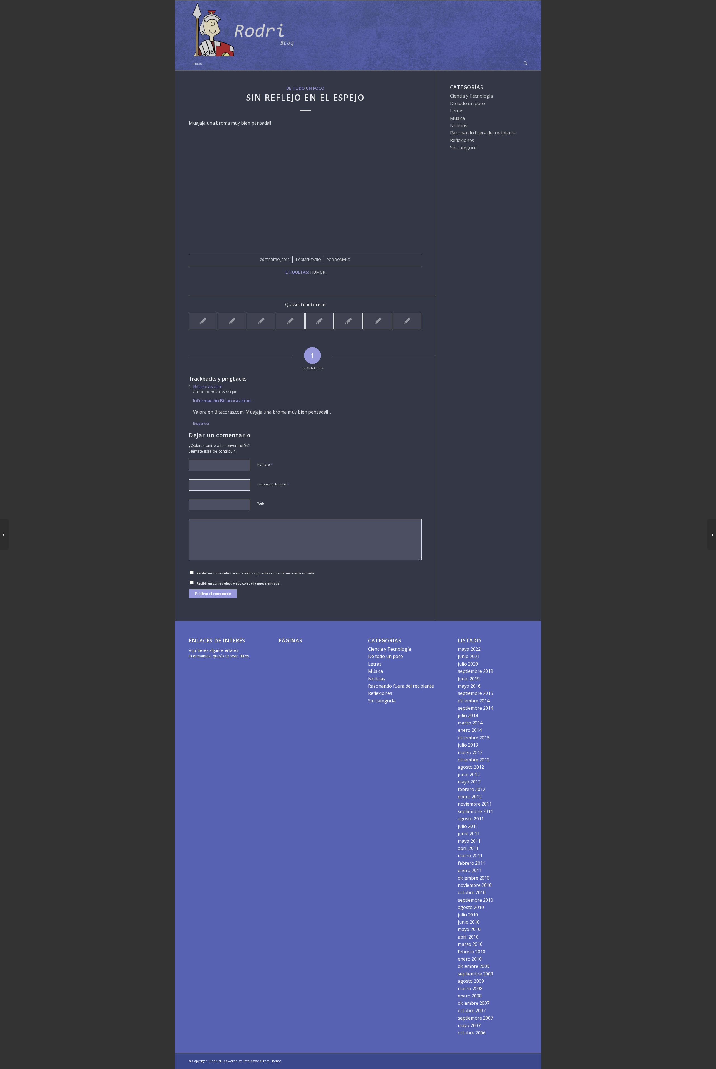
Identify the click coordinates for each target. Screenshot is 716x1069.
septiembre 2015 (475, 693)
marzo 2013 (470, 752)
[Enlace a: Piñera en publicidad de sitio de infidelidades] (319, 321)
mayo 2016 (469, 686)
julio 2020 (468, 664)
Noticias (458, 125)
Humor (317, 272)
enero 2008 (470, 996)
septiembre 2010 (475, 900)
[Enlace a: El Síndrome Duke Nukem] (261, 321)
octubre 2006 (472, 1033)
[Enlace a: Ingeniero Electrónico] (203, 321)
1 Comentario (308, 259)
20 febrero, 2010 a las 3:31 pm (215, 391)
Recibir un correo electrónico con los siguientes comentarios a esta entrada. (256, 573)
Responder (201, 423)
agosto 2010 (471, 907)
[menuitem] (523, 63)
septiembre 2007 (475, 1018)
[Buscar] (523, 63)
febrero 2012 (471, 789)
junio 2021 (469, 656)
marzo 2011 (470, 855)
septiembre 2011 (475, 811)
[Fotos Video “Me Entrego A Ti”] (4, 534)
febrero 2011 (471, 863)
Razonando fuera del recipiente (483, 133)
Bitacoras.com (207, 386)
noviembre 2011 (475, 804)
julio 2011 (468, 826)
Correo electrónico (273, 483)
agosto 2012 (471, 767)
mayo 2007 (469, 1025)
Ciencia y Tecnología (471, 96)
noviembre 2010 (475, 885)
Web (260, 503)
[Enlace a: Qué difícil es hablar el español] (232, 321)
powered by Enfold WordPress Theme (252, 1061)
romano (342, 259)
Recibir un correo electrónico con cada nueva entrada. (239, 583)
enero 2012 (470, 797)
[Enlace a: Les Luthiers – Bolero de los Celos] (407, 321)
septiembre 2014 (475, 708)
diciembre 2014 (473, 701)
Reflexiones (462, 140)
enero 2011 (470, 870)
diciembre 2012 (473, 760)
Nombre (265, 464)
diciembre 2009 (473, 966)
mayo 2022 (469, 649)
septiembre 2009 (475, 974)
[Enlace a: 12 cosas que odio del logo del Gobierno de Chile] (378, 321)
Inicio (197, 63)
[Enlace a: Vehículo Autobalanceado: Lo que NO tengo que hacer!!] (290, 321)
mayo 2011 (469, 841)
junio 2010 (469, 922)
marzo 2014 (470, 723)
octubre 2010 (472, 892)
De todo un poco (305, 88)
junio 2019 (469, 679)
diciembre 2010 (473, 878)
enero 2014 (470, 730)
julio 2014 (468, 715)
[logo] (245, 28)
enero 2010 (470, 959)
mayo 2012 (469, 782)
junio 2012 (469, 774)
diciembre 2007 (473, 1003)
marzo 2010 (470, 944)
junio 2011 (469, 833)
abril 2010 (468, 937)
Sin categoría (463, 147)
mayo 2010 (469, 929)
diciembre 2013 (473, 738)
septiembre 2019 (475, 671)
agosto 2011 (471, 819)
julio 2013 (468, 745)
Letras (456, 111)
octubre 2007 (472, 1011)
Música (457, 118)
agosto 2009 (471, 981)
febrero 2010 (471, 952)
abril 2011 (468, 848)
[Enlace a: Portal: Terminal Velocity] (349, 321)
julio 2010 (468, 915)
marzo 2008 (470, 988)
